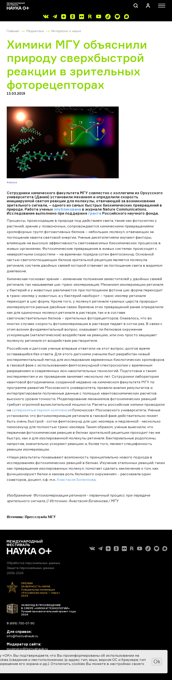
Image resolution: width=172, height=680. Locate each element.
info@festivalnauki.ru (22, 636)
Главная (13, 31)
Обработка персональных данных (33, 563)
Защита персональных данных (30, 568)
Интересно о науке (66, 31)
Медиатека (35, 31)
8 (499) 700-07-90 (20, 623)
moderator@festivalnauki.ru (27, 649)
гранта (94, 213)
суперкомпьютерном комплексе (41, 410)
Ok (156, 661)
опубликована (67, 209)
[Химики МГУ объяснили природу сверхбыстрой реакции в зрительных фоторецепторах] (86, 142)
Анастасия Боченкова (76, 479)
